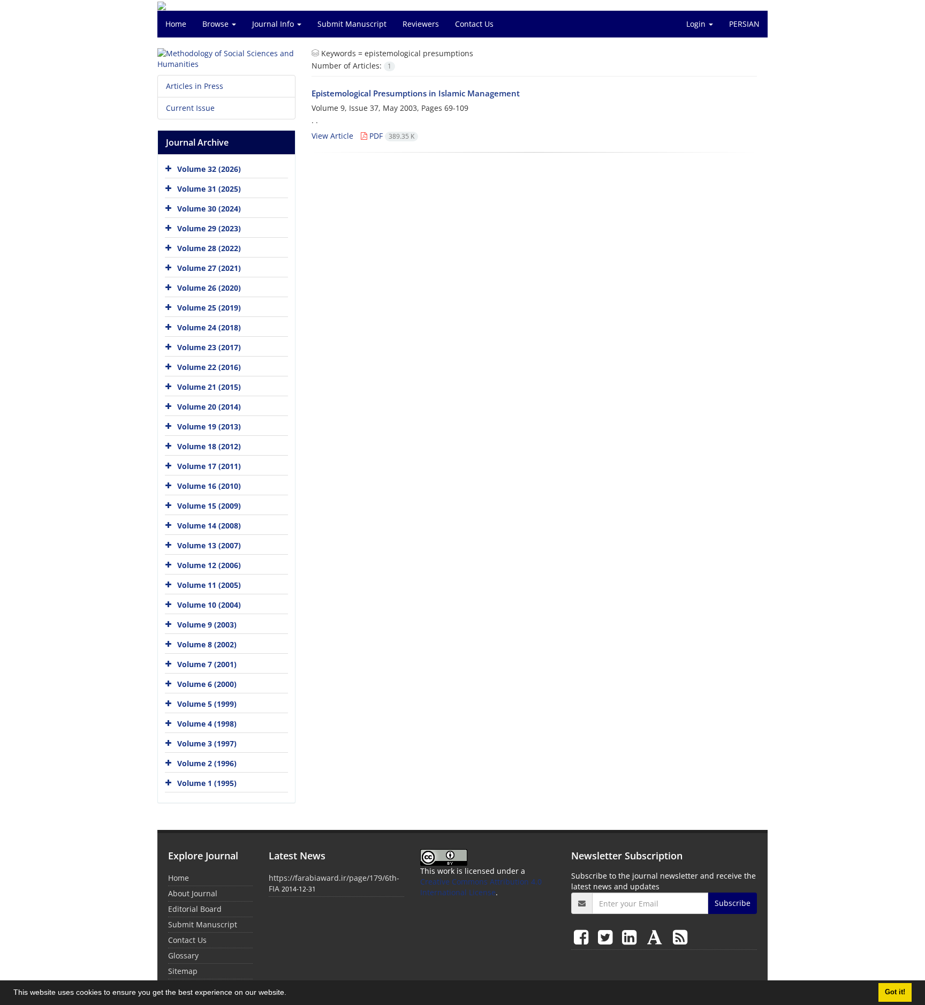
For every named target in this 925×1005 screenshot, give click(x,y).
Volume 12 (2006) (209, 565)
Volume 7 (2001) (207, 664)
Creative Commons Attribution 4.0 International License (481, 886)
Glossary (183, 955)
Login (697, 24)
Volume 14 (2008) (209, 525)
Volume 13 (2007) (209, 545)
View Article (332, 136)
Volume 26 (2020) (209, 288)
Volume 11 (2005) (209, 585)
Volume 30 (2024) (209, 208)
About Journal (192, 893)
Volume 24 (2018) (209, 327)
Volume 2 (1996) (207, 763)
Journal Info (274, 24)
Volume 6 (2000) (207, 684)
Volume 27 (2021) (209, 268)
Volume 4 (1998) (207, 724)
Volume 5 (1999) (207, 704)
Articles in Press (194, 86)
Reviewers (421, 24)
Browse (216, 24)
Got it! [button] (895, 992)
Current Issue (190, 108)
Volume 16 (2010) (209, 486)
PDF (390, 136)
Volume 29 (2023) (209, 228)
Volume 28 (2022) (209, 248)
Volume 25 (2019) (209, 308)
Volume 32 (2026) (209, 169)
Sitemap (183, 971)
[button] (290, 993)
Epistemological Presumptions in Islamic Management (416, 93)
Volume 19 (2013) (209, 426)
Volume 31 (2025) (209, 189)
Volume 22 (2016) (209, 367)
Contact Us (474, 24)
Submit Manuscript (351, 24)
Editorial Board (195, 909)
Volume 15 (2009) (209, 506)
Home (175, 24)
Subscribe (732, 903)
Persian (744, 24)
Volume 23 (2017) (209, 347)
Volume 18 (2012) (209, 446)
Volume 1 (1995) (207, 783)
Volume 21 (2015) (209, 387)
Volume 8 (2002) (207, 644)
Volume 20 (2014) (209, 407)
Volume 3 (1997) (207, 743)
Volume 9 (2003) (207, 624)
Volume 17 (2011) (209, 466)
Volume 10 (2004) (209, 605)
